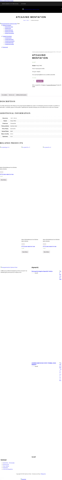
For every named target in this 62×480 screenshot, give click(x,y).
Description (4, 95)
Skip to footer (10, 0)
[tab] (4, 95)
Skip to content (3, 0)
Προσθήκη (39, 81)
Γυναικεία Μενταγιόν (48, 51)
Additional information (21, 95)
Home (24, 20)
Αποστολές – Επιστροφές (9, 463)
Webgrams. (43, 474)
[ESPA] (31, 479)
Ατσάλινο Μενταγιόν (7, 174)
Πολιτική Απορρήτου (8, 469)
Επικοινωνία (6, 464)
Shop (28, 20)
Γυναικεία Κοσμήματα (39, 51)
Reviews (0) (11, 95)
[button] (8, 89)
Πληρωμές (5, 467)
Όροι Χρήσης (6, 466)
